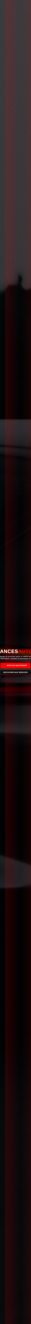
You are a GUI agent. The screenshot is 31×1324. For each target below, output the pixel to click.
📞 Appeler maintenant (15, 665)
